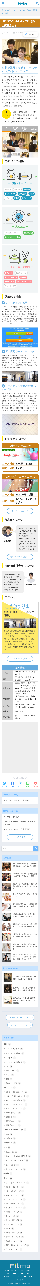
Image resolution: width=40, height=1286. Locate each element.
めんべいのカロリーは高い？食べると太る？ (25, 895)
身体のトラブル (13, 1083)
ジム (9, 1134)
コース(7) (15, 129)
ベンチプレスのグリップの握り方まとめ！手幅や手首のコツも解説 (25, 875)
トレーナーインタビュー (19, 1025)
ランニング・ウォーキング (15, 1160)
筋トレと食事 (12, 1216)
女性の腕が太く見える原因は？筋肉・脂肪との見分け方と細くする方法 (25, 946)
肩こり (9, 1075)
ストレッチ (9, 1058)
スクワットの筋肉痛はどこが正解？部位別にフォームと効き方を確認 (25, 865)
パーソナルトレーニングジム (19, 1018)
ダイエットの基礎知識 (15, 1100)
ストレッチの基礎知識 (15, 1062)
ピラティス (9, 1143)
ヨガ (6, 1147)
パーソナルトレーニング (14, 1130)
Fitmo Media (11, 1273)
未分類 (7, 1173)
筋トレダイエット (14, 1224)
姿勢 (9, 1066)
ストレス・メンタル (12, 1049)
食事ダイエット (13, 1125)
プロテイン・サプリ (14, 1195)
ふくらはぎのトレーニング (17, 1183)
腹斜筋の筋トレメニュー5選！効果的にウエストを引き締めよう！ (25, 925)
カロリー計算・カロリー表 (17, 1096)
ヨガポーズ (11, 1152)
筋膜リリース (12, 1070)
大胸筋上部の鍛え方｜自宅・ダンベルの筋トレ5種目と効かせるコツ (25, 915)
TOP (6, 128)
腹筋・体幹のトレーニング (17, 1245)
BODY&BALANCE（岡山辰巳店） (17, 800)
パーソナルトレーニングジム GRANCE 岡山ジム (20, 823)
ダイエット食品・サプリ (16, 1104)
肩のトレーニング (14, 1233)
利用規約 (20, 1280)
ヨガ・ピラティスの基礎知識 (18, 1156)
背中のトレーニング (14, 1237)
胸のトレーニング (14, 1241)
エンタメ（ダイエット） (16, 1092)
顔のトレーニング (13, 1249)
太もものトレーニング (15, 1208)
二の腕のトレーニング (15, 1199)
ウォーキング (12, 1165)
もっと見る (18, 837)
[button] (5, 142)
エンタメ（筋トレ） (14, 1187)
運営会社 (7, 1276)
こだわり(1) (24, 129)
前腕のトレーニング (14, 1203)
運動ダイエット (13, 1121)
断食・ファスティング (15, 1108)
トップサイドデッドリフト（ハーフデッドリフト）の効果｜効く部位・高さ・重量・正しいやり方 (25, 956)
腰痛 (9, 1079)
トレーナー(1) (34, 129)
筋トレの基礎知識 (14, 1220)
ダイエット (9, 1087)
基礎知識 (10, 1138)
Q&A (6, 1044)
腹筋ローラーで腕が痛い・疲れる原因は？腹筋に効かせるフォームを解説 (25, 886)
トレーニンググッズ (14, 1191)
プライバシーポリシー (24, 1276)
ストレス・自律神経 (14, 1053)
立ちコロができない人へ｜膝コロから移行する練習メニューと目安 (25, 905)
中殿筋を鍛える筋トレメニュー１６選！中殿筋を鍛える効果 (25, 935)
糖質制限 (10, 1117)
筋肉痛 (9, 1228)
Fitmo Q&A (25, 1273)
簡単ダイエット (13, 1113)
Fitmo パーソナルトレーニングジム (18, 1270)
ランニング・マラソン (15, 1169)
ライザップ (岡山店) (11, 817)
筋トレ (7, 1178)
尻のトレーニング (14, 1212)
